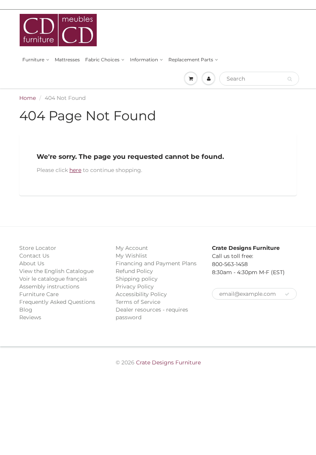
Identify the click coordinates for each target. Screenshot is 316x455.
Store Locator (37, 247)
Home (27, 97)
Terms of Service (138, 301)
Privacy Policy (135, 286)
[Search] (289, 79)
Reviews (30, 317)
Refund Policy (134, 271)
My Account (132, 247)
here (75, 170)
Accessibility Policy (141, 294)
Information (144, 59)
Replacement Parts (190, 59)
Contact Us (34, 255)
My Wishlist (131, 255)
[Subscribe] (287, 294)
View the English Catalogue (56, 271)
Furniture (33, 59)
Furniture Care (39, 294)
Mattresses (67, 59)
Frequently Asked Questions (57, 301)
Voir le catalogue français (53, 278)
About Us (31, 263)
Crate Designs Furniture (168, 362)
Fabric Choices (102, 59)
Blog (25, 309)
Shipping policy (137, 278)
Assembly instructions (49, 286)
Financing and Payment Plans (156, 263)
